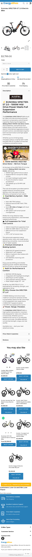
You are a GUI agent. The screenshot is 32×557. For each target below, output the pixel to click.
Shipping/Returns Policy (8, 79)
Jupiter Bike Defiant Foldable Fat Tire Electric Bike (7, 372)
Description (7, 90)
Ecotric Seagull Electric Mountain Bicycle (16, 466)
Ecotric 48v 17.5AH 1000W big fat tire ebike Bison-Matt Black (23, 402)
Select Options (8, 379)
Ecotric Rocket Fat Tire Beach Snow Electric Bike (8, 402)
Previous (4, 28)
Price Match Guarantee (10, 334)
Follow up (23, 379)
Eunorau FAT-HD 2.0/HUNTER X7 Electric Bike (8, 437)
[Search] (23, 3)
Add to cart (20, 69)
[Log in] (27, 3)
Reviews (6, 340)
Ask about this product (24, 79)
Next (28, 28)
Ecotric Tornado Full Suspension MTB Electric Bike (22, 434)
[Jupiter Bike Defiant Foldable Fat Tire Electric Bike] (8, 358)
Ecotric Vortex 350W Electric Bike (22, 368)
